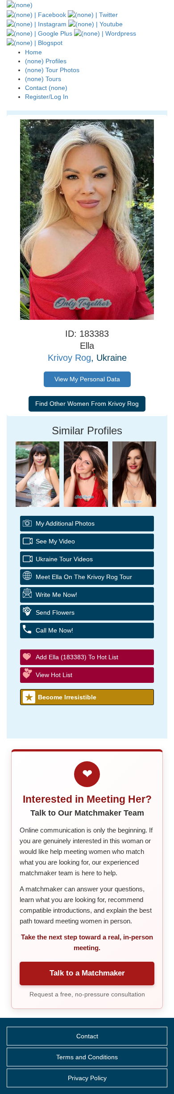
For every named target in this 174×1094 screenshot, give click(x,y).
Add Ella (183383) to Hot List (77, 657)
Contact (87, 1036)
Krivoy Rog (69, 358)
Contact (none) (46, 87)
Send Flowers (55, 612)
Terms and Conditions (87, 1057)
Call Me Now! (54, 630)
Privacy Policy (87, 1078)
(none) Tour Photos (52, 69)
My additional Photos (65, 523)
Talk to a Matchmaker (87, 973)
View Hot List (54, 674)
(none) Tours (43, 78)
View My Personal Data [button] (87, 379)
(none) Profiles (45, 61)
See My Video (55, 541)
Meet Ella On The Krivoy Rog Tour (84, 576)
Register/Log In (46, 96)
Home (33, 52)
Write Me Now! (56, 594)
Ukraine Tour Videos (64, 559)
